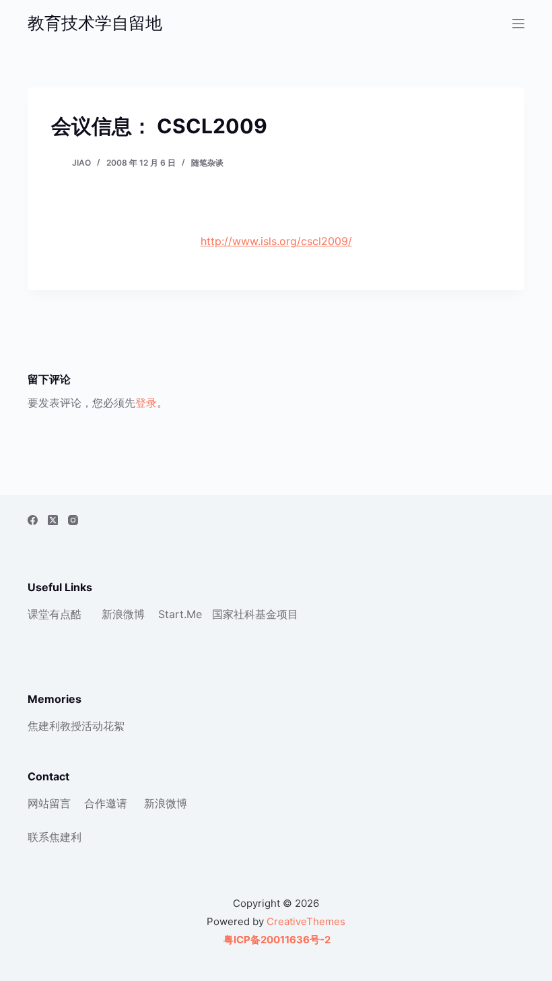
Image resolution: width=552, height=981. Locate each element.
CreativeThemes (306, 921)
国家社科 (233, 614)
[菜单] (518, 24)
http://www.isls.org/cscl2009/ (276, 241)
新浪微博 (123, 614)
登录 (146, 402)
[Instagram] (73, 520)
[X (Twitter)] (53, 520)
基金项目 (276, 614)
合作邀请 (105, 803)
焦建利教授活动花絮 (76, 726)
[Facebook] (33, 520)
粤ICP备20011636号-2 (276, 939)
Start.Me (180, 614)
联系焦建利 (54, 837)
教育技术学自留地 (95, 23)
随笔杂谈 (207, 163)
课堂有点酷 (54, 614)
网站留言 (49, 803)
